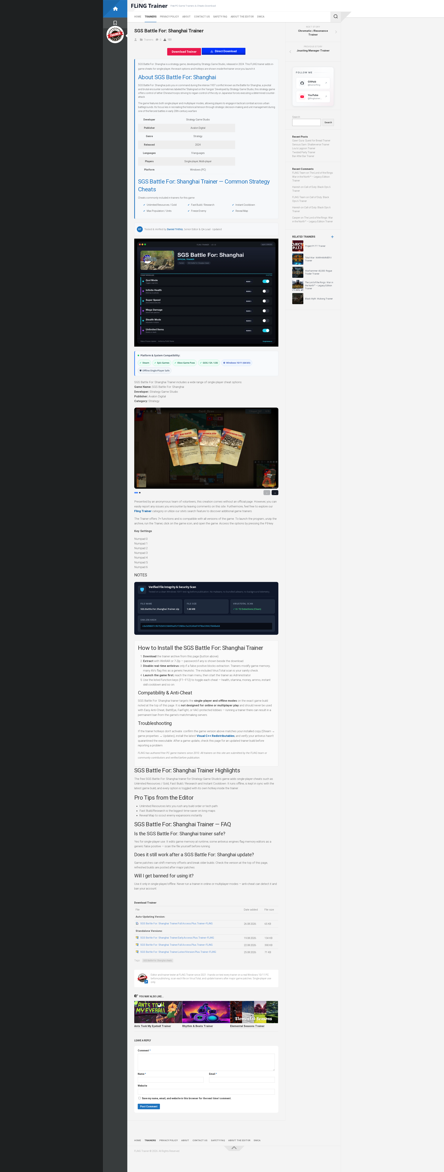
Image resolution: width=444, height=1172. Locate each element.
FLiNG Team (299, 172)
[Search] (335, 16)
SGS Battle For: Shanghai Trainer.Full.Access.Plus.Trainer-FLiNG (176, 923)
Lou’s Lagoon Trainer (303, 148)
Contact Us (202, 16)
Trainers (150, 16)
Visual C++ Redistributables (215, 736)
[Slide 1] (136, 492)
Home (137, 16)
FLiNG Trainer (149, 5)
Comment (144, 1050)
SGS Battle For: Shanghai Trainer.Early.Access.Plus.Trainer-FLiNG (177, 937)
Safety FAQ (220, 16)
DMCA (260, 16)
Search (296, 117)
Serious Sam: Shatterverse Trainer (310, 144)
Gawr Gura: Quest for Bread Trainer (311, 140)
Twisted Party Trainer (303, 152)
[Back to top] (234, 1148)
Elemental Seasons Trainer (247, 1026)
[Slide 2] (139, 492)
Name (142, 1074)
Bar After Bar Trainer (303, 156)
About (186, 16)
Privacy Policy (169, 16)
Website (142, 1085)
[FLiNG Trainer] (115, 9)
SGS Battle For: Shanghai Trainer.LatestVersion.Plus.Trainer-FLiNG (178, 951)
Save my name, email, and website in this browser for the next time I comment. (186, 1098)
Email (213, 1074)
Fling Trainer (143, 511)
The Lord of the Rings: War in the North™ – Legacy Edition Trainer (312, 176)
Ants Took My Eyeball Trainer (152, 1026)
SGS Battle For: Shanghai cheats (157, 960)
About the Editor (242, 16)
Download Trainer (184, 52)
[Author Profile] (115, 34)
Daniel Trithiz (175, 229)
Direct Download (226, 51)
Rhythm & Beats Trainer (197, 1026)
